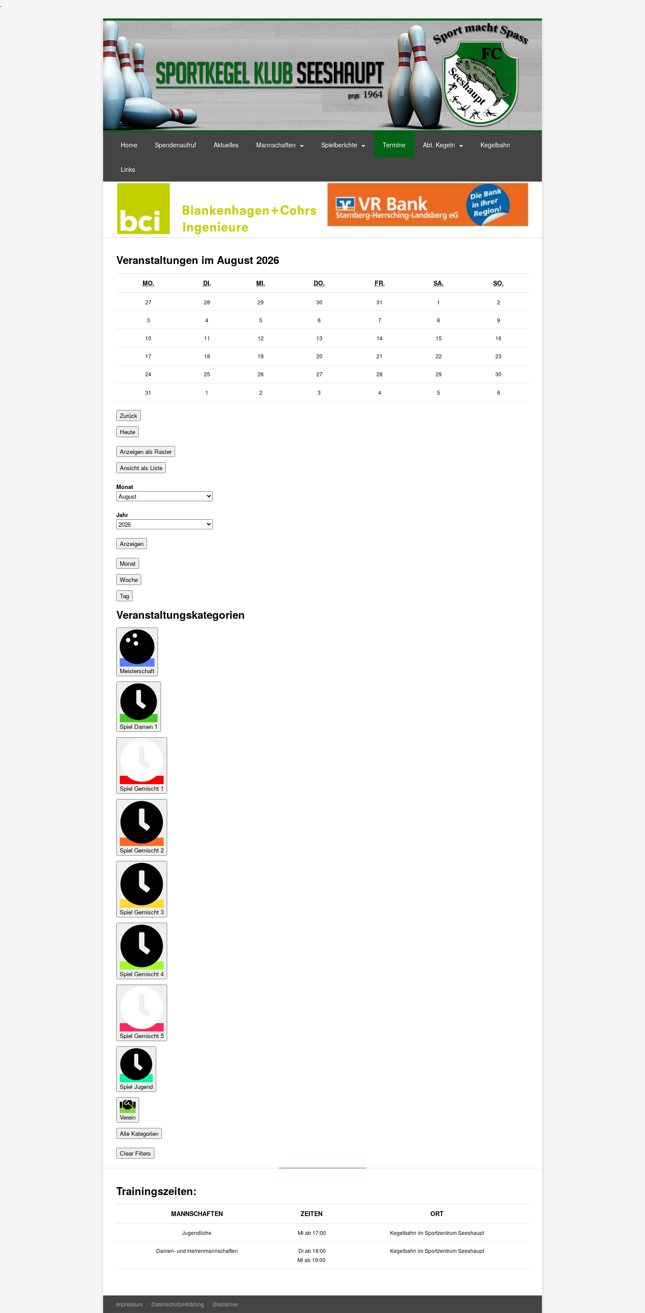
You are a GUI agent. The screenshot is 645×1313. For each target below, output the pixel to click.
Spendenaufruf (175, 144)
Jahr (122, 514)
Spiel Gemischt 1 (142, 788)
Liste (141, 468)
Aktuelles (226, 144)
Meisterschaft (137, 671)
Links (128, 169)
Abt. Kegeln (439, 144)
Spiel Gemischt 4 (142, 974)
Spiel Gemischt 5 (142, 1035)
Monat (124, 486)
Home (129, 144)
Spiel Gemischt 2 (142, 850)
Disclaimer (225, 1304)
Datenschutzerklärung (177, 1304)
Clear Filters (135, 1153)
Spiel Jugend (136, 1086)
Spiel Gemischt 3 (142, 912)
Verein (128, 1117)
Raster (146, 451)
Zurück (128, 415)
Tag (124, 596)
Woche (129, 579)
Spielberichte (339, 144)
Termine (394, 144)
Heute (127, 432)
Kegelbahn (495, 144)
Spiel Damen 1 (139, 726)
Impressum (129, 1304)
